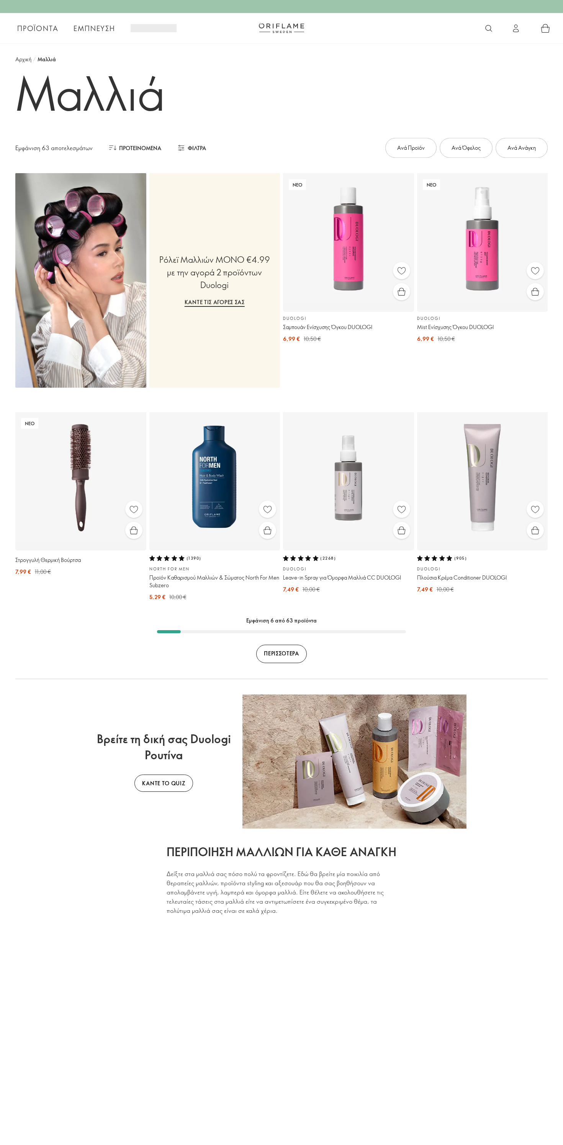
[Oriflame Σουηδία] (281, 28)
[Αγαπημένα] (401, 270)
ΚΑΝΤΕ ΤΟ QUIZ (163, 783)
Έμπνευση (94, 28)
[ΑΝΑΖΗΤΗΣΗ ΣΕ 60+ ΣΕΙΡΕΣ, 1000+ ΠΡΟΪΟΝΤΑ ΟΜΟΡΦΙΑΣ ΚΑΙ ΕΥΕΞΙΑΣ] (488, 28)
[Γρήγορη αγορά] (401, 291)
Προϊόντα (37, 28)
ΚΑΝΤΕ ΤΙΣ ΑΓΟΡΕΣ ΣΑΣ (215, 302)
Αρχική (23, 59)
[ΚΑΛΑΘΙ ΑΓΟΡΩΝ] (545, 28)
